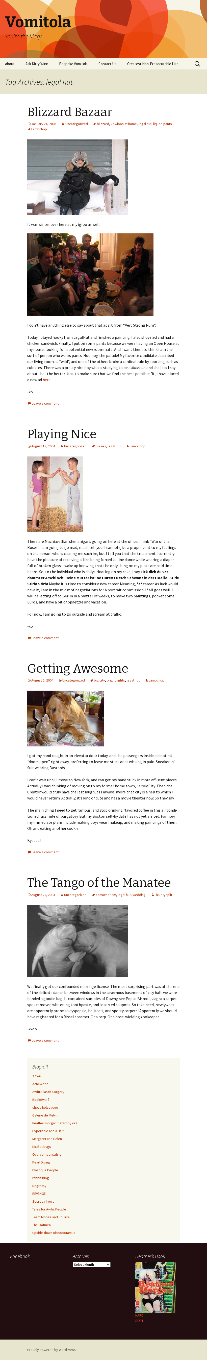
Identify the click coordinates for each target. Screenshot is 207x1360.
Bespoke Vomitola (73, 63)
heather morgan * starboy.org (54, 1123)
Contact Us (107, 63)
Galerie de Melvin (45, 1115)
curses (101, 446)
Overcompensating (47, 1154)
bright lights (116, 680)
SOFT (139, 1320)
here (46, 379)
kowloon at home (124, 124)
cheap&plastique (45, 1107)
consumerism (106, 894)
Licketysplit (163, 894)
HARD (139, 1315)
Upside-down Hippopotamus (53, 1232)
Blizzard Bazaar (69, 112)
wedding (139, 894)
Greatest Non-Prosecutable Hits (152, 63)
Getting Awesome (77, 668)
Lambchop (39, 129)
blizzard (103, 124)
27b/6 (36, 1076)
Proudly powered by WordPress (51, 1349)
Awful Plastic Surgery (48, 1091)
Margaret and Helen (47, 1138)
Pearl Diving (41, 1162)
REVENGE (39, 1193)
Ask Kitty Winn (36, 63)
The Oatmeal (41, 1225)
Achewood (40, 1084)
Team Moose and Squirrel (51, 1217)
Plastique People (45, 1170)
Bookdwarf (40, 1099)
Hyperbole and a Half (48, 1131)
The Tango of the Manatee (99, 883)
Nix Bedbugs (41, 1146)
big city (99, 680)
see (122, 998)
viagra (156, 998)
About (10, 63)
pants (167, 124)
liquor (157, 124)
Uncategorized (76, 124)
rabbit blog (40, 1178)
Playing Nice (61, 434)
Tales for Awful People (49, 1209)
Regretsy (39, 1185)
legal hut (145, 124)
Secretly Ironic (43, 1201)
